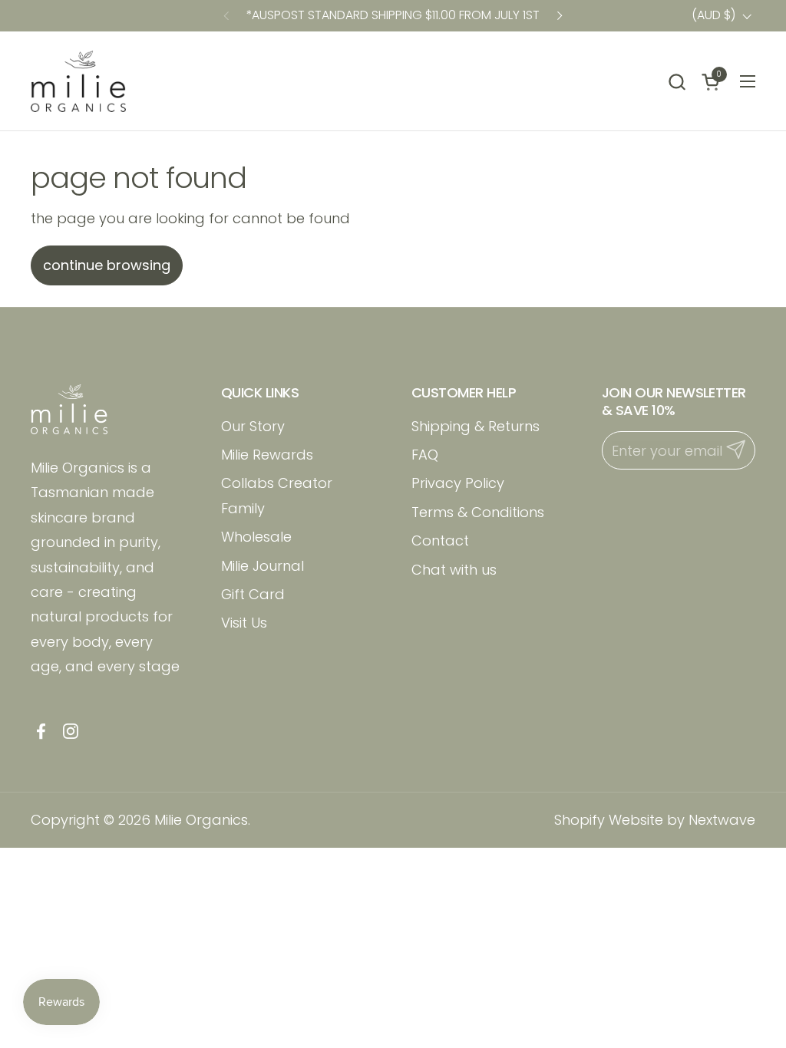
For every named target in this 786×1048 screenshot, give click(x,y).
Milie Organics (201, 819)
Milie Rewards (267, 454)
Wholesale (256, 536)
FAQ (424, 454)
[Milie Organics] (78, 81)
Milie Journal (262, 565)
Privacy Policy (457, 483)
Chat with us (454, 569)
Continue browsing (106, 265)
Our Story (253, 426)
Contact (440, 540)
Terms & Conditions (477, 512)
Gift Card (253, 594)
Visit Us (244, 622)
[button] (676, 81)
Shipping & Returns (475, 426)
